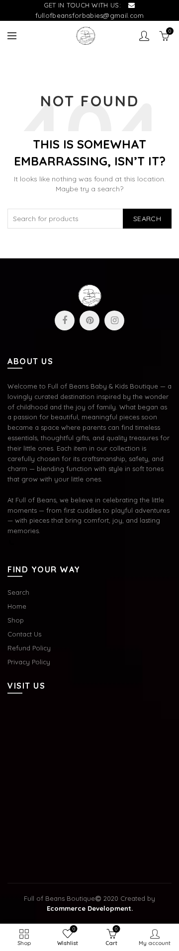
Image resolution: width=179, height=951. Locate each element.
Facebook (65, 320)
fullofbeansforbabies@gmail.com (89, 15)
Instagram (114, 320)
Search (147, 218)
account (144, 35)
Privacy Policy (28, 662)
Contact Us (24, 634)
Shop (15, 620)
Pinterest (89, 320)
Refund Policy (29, 648)
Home (16, 606)
